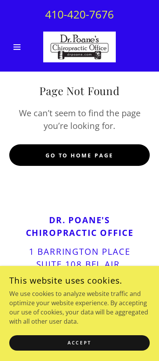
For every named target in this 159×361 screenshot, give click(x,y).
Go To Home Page (80, 155)
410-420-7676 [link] (79, 14)
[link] (79, 47)
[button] (19, 47)
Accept (79, 342)
